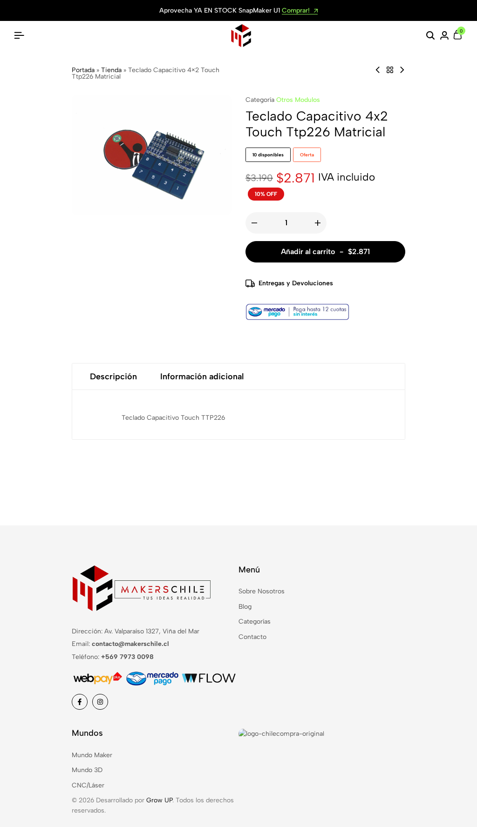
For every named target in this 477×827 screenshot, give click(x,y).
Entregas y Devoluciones (296, 283)
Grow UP (159, 800)
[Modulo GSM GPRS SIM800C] (402, 70)
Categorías (254, 621)
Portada (83, 70)
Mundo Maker (92, 755)
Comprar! (297, 10)
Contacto (252, 637)
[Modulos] (390, 70)
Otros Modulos (298, 100)
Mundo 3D (87, 770)
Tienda (111, 70)
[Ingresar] (444, 36)
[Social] (80, 702)
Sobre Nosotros (261, 591)
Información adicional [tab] (202, 376)
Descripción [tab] (113, 376)
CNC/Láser (88, 785)
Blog (245, 607)
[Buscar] (430, 36)
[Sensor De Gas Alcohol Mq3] (378, 70)
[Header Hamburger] (19, 35)
